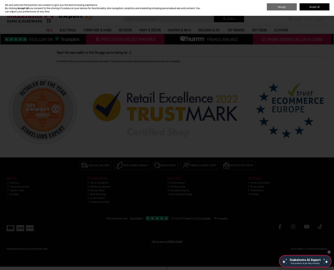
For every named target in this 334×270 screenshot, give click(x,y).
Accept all (314, 7)
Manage (282, 7)
